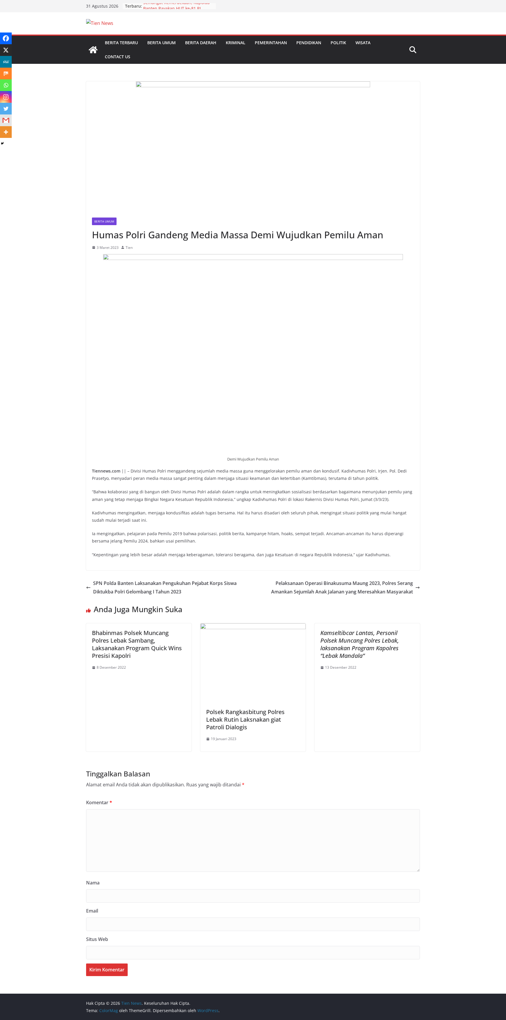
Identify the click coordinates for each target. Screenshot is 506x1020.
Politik (338, 42)
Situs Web (97, 939)
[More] (6, 132)
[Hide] (2, 143)
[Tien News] (93, 50)
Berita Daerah (200, 42)
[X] (6, 50)
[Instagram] (6, 97)
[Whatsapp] (6, 85)
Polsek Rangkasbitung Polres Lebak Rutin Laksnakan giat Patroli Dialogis (245, 719)
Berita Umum (161, 42)
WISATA (362, 42)
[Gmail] (6, 120)
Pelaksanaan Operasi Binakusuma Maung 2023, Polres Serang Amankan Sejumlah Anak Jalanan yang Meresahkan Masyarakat (342, 587)
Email (92, 911)
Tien (129, 247)
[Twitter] (6, 108)
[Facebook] (6, 38)
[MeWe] (6, 62)
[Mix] (6, 73)
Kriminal (235, 42)
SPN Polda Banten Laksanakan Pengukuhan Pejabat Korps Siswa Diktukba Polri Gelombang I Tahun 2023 (165, 587)
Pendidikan (308, 42)
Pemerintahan (271, 42)
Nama (93, 882)
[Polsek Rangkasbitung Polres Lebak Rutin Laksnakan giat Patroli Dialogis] (253, 627)
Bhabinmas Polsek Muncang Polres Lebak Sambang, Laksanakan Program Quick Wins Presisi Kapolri (137, 644)
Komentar (99, 802)
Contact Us (117, 56)
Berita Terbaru (121, 42)
